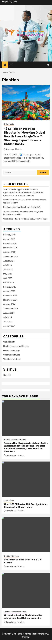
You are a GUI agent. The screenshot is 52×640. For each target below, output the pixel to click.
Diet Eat (7, 375)
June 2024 (7, 321)
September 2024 (10, 308)
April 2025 (7, 278)
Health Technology (11, 350)
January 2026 (9, 239)
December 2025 (10, 243)
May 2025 (7, 274)
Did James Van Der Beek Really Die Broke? (21, 207)
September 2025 (10, 256)
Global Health (9, 124)
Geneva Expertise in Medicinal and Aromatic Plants (25, 219)
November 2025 (10, 248)
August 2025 (8, 261)
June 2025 (7, 269)
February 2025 (9, 287)
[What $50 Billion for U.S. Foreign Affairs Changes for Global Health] (26, 479)
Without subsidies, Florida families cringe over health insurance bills (23, 616)
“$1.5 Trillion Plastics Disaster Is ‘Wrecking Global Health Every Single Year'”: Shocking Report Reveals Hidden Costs (24, 136)
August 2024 (8, 313)
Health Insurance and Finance (16, 346)
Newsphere (38, 634)
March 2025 (8, 282)
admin (19, 149)
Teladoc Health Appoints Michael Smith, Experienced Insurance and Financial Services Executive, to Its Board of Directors (23, 192)
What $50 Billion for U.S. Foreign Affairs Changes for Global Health (25, 505)
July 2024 (7, 317)
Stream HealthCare (11, 355)
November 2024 (10, 300)
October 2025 (9, 252)
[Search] (48, 65)
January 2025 (9, 291)
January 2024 (9, 326)
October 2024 (9, 304)
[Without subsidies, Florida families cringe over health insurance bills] (26, 590)
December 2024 (10, 295)
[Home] (5, 65)
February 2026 (9, 235)
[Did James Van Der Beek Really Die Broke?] (26, 534)
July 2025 (7, 265)
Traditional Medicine (12, 359)
